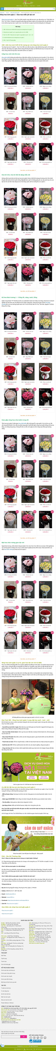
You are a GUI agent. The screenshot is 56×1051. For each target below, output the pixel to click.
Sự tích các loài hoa (5, 994)
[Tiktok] (38, 1037)
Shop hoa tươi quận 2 (12, 903)
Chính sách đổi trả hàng (6, 979)
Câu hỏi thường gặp (5, 964)
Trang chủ (2, 12)
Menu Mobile (2, 9)
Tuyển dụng (4, 958)
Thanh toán (32, 5)
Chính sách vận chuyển (6, 976)
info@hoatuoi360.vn (10, 894)
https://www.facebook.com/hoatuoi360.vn (18, 900)
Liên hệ (38, 5)
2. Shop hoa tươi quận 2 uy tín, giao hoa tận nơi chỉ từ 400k (15, 32)
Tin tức (7, 12)
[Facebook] (30, 1037)
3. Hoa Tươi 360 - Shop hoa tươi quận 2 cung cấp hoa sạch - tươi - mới (17, 34)
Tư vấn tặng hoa (5, 991)
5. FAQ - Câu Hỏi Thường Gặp (8, 40)
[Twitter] (34, 1037)
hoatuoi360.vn (10, 897)
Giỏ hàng (19, 5)
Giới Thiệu (26, 5)
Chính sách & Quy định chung (8, 973)
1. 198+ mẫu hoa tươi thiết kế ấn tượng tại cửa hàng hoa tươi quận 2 (17, 29)
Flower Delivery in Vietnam (7, 1003)
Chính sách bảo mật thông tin (8, 970)
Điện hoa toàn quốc (5, 997)
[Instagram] (41, 1037)
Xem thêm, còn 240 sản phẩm (27, 170)
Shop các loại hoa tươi (14, 12)
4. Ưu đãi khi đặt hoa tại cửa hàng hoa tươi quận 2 (13, 37)
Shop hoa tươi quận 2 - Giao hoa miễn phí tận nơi (31, 12)
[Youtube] (45, 1037)
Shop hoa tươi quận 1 (7, 910)
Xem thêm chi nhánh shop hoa (36, 943)
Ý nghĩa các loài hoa (6, 988)
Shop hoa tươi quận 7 (7, 913)
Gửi (23, 1036)
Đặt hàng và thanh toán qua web (8, 982)
